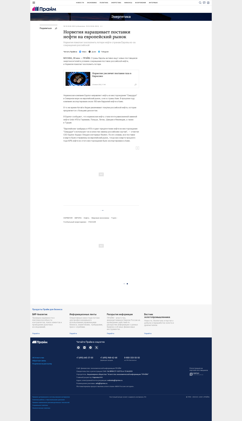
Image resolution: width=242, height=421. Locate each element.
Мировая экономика (100, 218)
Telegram (105, 52)
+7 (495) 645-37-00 (84, 358)
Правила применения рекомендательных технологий (50, 402)
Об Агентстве (38, 358)
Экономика (92, 3)
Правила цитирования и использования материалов (51, 397)
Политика (104, 3)
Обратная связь (39, 361)
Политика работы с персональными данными (48, 400)
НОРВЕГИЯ (67, 218)
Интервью (153, 3)
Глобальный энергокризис (74, 222)
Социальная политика (40, 405)
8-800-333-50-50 (132, 359)
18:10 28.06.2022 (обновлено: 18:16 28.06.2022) (81, 26)
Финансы (128, 3)
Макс (84, 52)
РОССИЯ (92, 222)
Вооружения (140, 3)
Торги (113, 218)
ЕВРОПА (78, 218)
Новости (80, 3)
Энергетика (116, 3)
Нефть (86, 218)
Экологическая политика (41, 408)
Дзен (94, 52)
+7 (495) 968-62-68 (108, 359)
